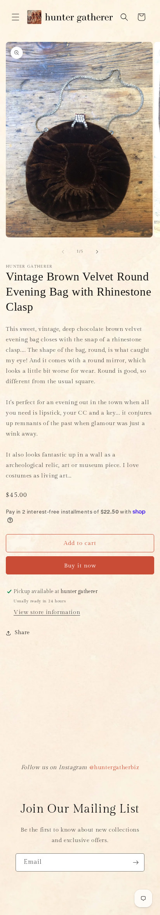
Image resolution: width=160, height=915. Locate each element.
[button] (15, 17)
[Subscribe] (135, 862)
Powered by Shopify (108, 911)
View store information (47, 612)
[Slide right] (97, 251)
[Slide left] (62, 251)
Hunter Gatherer (66, 911)
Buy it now (80, 565)
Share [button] (22, 633)
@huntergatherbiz (114, 767)
